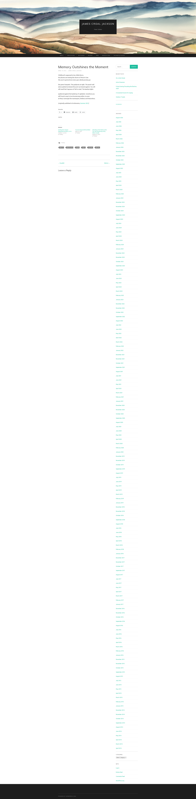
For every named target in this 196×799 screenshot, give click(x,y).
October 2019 (119, 464)
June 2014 (119, 731)
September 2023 (120, 265)
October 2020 (119, 414)
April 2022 (119, 337)
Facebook (119, 104)
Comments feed (120, 776)
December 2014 (120, 710)
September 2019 (120, 469)
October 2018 (119, 515)
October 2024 (119, 210)
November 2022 (120, 308)
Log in (117, 768)
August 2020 (119, 422)
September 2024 (120, 215)
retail (98, 147)
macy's (62, 147)
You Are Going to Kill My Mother (82, 129)
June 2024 (119, 227)
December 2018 (120, 507)
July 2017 (118, 579)
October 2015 (119, 668)
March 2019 (119, 494)
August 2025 (119, 168)
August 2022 (119, 320)
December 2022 (120, 303)
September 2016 (120, 621)
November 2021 (120, 359)
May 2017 (118, 587)
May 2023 (118, 282)
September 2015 (120, 672)
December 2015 (120, 659)
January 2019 (119, 502)
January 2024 (119, 249)
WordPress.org (120, 780)
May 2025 (118, 181)
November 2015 (120, 663)
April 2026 (119, 134)
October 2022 (119, 312)
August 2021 (119, 371)
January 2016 (119, 655)
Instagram (81, 55)
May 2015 (118, 689)
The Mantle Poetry (119, 55)
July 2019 (118, 477)
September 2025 (120, 164)
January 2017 (119, 604)
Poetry (63, 142)
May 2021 (118, 384)
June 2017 (119, 583)
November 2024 (120, 206)
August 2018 (119, 524)
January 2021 (119, 401)
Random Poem (106, 55)
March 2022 (119, 342)
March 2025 (119, 189)
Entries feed (119, 772)
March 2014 (119, 744)
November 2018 (120, 511)
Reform (107, 163)
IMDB (97, 55)
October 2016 (119, 617)
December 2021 (120, 354)
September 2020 (120, 418)
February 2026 (120, 143)
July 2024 (118, 223)
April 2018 (119, 541)
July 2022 (118, 325)
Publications (71, 55)
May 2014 (118, 735)
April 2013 (119, 748)
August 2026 (119, 117)
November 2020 (120, 409)
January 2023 (119, 299)
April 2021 (119, 388)
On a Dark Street (120, 78)
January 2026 (119, 147)
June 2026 (119, 126)
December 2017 (120, 557)
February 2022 (120, 346)
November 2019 (120, 460)
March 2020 (119, 443)
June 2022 (119, 329)
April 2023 (119, 287)
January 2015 (119, 706)
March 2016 (119, 646)
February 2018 (120, 549)
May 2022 (118, 333)
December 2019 (120, 456)
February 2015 (120, 701)
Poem (77, 147)
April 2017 (119, 591)
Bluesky (90, 55)
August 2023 (119, 270)
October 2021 (119, 363)
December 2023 (120, 253)
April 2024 (119, 236)
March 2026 (119, 138)
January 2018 (119, 553)
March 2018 (119, 545)
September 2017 (120, 570)
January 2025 (119, 198)
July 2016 (118, 629)
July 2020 (118, 426)
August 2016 (119, 625)
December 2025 (120, 151)
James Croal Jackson (98, 23)
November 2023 (120, 257)
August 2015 (119, 676)
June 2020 (119, 431)
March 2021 (119, 392)
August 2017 (119, 574)
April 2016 (119, 642)
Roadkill (61, 163)
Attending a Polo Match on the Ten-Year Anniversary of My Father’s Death (99, 131)
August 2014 (119, 727)
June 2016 (119, 634)
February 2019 (120, 498)
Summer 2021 (84, 103)
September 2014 (120, 723)
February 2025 (120, 194)
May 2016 (118, 638)
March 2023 (119, 291)
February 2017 (120, 600)
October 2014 (119, 718)
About (62, 55)
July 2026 (118, 122)
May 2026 (118, 130)
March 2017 (119, 596)
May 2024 (118, 232)
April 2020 (119, 439)
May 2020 (118, 435)
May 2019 (118, 486)
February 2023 (120, 295)
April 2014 (119, 739)
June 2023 (119, 278)
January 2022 (119, 350)
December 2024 (120, 202)
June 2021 (119, 380)
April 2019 (119, 490)
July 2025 (118, 172)
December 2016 (120, 608)
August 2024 (119, 219)
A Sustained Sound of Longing (124, 92)
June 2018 (119, 532)
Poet (83, 147)
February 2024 (120, 244)
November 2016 (120, 613)
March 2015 (119, 697)
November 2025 (120, 155)
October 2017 (119, 566)
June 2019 (119, 481)
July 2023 (118, 274)
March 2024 (119, 240)
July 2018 (118, 528)
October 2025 (119, 160)
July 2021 (118, 375)
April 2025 (119, 185)
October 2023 (119, 261)
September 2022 (120, 316)
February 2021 (120, 397)
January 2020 (119, 452)
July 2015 (118, 680)
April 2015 (119, 693)
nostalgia (70, 147)
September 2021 (120, 367)
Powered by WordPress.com (67, 796)
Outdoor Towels (120, 97)
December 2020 (120, 405)
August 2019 (119, 473)
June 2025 (119, 177)
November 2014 (120, 714)
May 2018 (118, 536)
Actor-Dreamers (120, 82)
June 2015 (119, 684)
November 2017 (120, 562)
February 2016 (120, 651)
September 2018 (120, 519)
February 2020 (120, 447)
